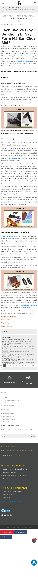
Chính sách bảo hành (8, 416)
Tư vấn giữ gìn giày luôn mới (10, 400)
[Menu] (3, 3)
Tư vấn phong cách (8, 405)
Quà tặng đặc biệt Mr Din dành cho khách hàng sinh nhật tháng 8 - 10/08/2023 (18, 360)
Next (32, 365)
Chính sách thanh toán (9, 419)
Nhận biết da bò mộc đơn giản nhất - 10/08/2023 (17, 339)
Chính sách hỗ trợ (7, 422)
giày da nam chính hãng (16, 158)
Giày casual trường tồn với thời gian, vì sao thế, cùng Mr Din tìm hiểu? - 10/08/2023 (18, 363)
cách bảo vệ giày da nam (25, 61)
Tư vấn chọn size (7, 403)
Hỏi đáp (4, 397)
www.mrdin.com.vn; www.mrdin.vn (12, 482)
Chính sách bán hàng (8, 413)
